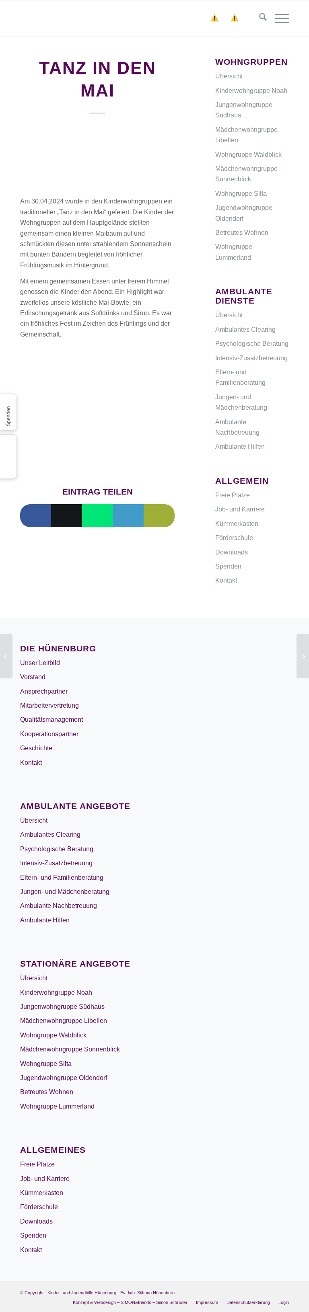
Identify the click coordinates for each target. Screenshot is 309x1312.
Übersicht (229, 76)
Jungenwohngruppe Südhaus (243, 110)
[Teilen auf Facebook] (35, 515)
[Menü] (278, 18)
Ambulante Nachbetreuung (237, 427)
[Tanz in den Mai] (97, 157)
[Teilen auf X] (66, 515)
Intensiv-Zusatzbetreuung (251, 358)
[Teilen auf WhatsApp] (97, 515)
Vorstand (32, 676)
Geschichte (36, 748)
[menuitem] (259, 18)
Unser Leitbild (40, 662)
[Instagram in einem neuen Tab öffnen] (8, 443)
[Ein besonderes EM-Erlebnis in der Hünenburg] (303, 656)
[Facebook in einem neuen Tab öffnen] (8, 456)
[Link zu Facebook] (283, 1291)
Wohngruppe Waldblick (248, 154)
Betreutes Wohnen (241, 232)
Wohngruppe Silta (241, 193)
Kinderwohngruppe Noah (251, 90)
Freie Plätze (232, 495)
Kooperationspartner (49, 734)
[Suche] (259, 18)
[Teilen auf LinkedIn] (128, 515)
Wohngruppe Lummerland (233, 252)
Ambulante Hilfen (240, 446)
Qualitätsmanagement (51, 719)
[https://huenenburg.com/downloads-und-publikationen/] (241, 18)
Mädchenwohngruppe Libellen (246, 135)
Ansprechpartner (44, 691)
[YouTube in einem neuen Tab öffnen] (8, 470)
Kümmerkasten (236, 523)
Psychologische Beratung (251, 343)
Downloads (231, 552)
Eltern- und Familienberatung (240, 377)
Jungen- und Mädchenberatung (241, 402)
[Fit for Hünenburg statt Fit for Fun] (6, 656)
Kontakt (226, 580)
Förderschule (234, 537)
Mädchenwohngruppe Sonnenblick (246, 174)
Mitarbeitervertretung (49, 705)
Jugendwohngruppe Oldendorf (243, 213)
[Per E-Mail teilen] (159, 515)
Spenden (228, 566)
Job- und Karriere (240, 509)
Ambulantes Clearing (245, 329)
